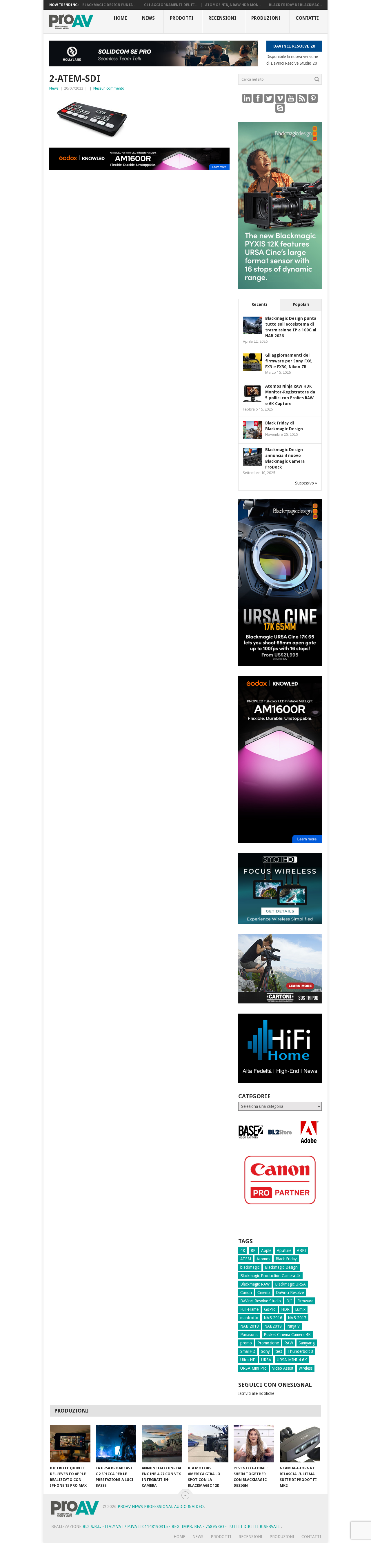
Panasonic (249, 1334)
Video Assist (282, 1368)
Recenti (259, 304)
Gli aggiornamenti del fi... (170, 5)
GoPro (270, 1309)
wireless (305, 1368)
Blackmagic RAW (255, 1284)
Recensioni (222, 18)
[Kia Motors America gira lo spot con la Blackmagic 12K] (208, 1443)
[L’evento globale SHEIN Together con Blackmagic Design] (254, 1443)
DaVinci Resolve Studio (260, 1301)
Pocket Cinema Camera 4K (287, 1334)
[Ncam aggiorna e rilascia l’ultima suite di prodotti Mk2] (300, 1443)
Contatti (307, 18)
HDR (285, 1309)
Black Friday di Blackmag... (295, 5)
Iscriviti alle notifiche (256, 1393)
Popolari (301, 304)
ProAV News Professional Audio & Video (161, 1506)
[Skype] (280, 108)
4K (242, 1250)
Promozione (268, 1343)
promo (246, 1343)
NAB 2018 (249, 1326)
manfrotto (249, 1317)
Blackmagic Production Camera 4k (270, 1275)
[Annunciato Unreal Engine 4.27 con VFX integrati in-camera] (162, 1443)
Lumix (300, 1309)
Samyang (307, 1343)
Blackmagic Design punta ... (109, 5)
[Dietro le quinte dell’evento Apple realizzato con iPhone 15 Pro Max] (70, 1443)
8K (253, 1250)
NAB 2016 (273, 1317)
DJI (289, 1301)
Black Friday (286, 1259)
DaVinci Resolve (290, 1292)
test (278, 1351)
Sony (265, 1351)
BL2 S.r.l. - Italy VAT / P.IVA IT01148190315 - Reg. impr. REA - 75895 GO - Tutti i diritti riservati (182, 1526)
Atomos (263, 1259)
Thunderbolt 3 (300, 1351)
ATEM (245, 1259)
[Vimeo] (280, 98)
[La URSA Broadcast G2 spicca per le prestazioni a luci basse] (116, 1443)
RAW (288, 1343)
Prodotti (181, 18)
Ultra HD (248, 1359)
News (148, 18)
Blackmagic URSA (290, 1284)
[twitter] (269, 98)
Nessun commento (108, 88)
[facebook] (258, 98)
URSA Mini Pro (253, 1368)
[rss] (302, 98)
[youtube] (291, 98)
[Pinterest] (313, 98)
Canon (246, 1292)
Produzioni (266, 18)
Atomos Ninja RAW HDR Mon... (233, 5)
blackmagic (249, 1267)
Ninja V (293, 1326)
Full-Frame (249, 1309)
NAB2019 (273, 1326)
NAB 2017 (297, 1317)
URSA (266, 1359)
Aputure (284, 1250)
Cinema (263, 1292)
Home (120, 18)
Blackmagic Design (281, 1267)
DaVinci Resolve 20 (294, 46)
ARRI (301, 1250)
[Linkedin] (247, 98)
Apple (266, 1250)
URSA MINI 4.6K (292, 1359)
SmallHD (247, 1351)
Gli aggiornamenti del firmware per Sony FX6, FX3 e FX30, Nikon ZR (288, 361)
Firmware (305, 1301)
